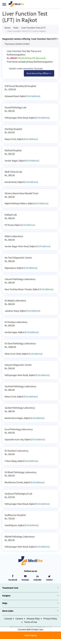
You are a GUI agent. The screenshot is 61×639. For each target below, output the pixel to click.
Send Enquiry (30, 635)
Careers (19, 618)
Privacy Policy (50, 618)
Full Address (33, 96)
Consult (8, 618)
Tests (15, 27)
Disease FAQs (33, 618)
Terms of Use (30, 621)
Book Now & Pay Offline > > (39, 73)
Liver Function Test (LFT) (33, 27)
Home (7, 27)
